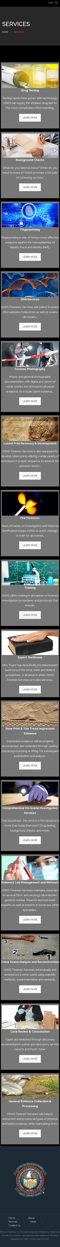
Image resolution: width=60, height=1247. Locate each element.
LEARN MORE (30, 117)
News (33, 1221)
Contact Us (14, 1225)
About (31, 1218)
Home (5, 32)
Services (13, 1221)
